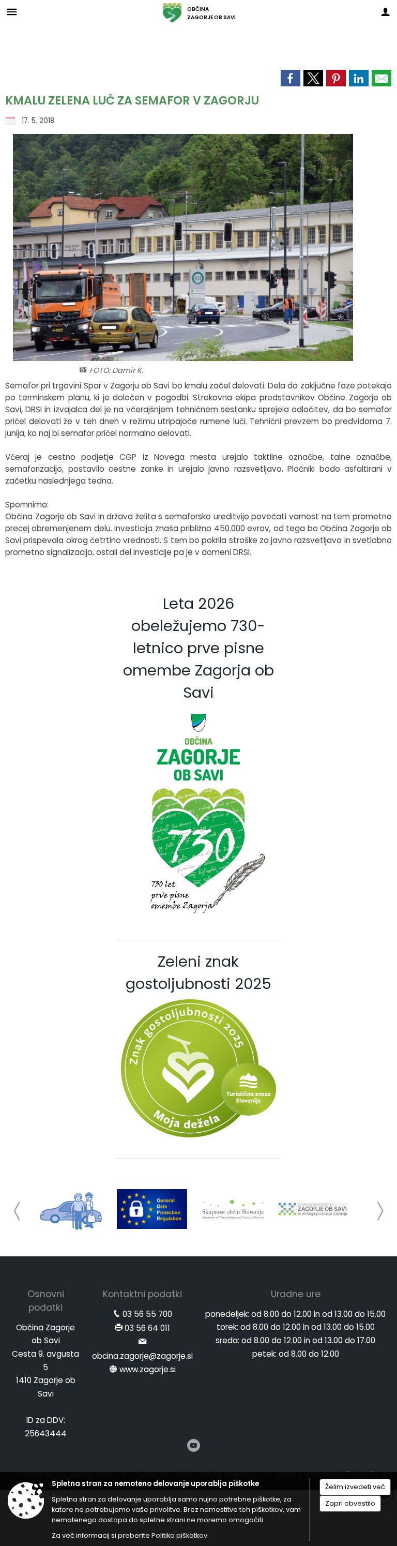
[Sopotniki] (72, 1209)
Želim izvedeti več (355, 1487)
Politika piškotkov (179, 1535)
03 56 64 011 (147, 1328)
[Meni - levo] (11, 11)
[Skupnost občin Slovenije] (232, 1209)
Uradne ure (295, 1294)
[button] (17, 1211)
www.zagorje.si (147, 1369)
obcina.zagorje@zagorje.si (142, 1355)
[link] (290, 78)
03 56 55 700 (147, 1314)
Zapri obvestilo (350, 1503)
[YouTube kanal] (193, 1445)
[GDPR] (152, 1209)
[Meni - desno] (385, 11)
